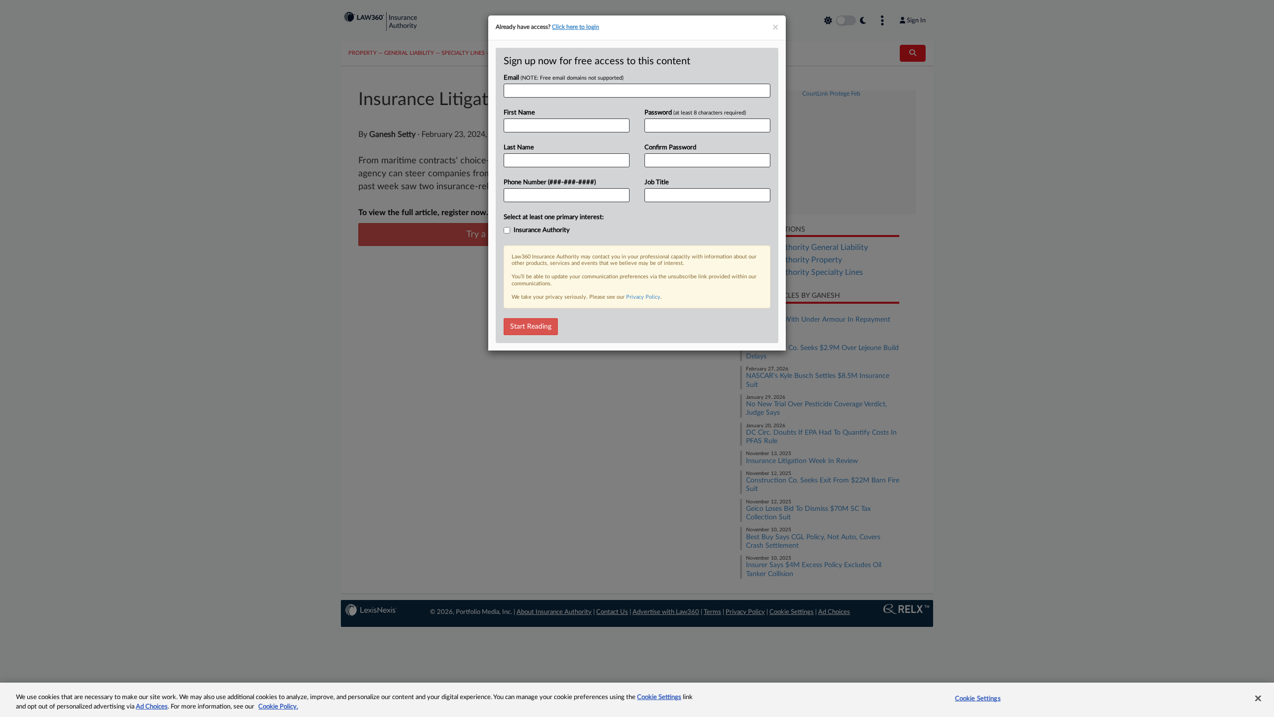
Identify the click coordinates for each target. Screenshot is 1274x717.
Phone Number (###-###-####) (550, 182)
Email (564, 78)
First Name (519, 113)
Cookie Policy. (278, 707)
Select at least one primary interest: (554, 217)
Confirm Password (670, 147)
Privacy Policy (643, 297)
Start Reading (530, 326)
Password (695, 113)
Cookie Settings (659, 697)
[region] (637, 700)
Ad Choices (152, 707)
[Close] (1258, 699)
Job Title (656, 182)
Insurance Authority (542, 230)
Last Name (519, 147)
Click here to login (575, 27)
